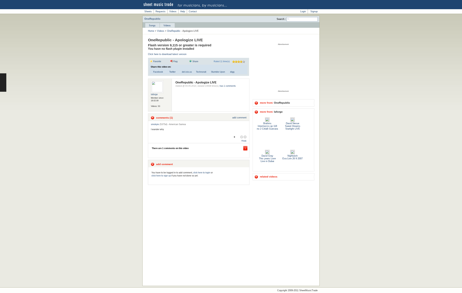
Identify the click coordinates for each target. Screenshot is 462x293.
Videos (172, 11)
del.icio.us (187, 72)
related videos (268, 176)
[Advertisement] (283, 67)
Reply (244, 141)
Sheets (148, 11)
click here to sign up (161, 175)
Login (303, 11)
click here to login (201, 172)
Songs (152, 25)
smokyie (155, 124)
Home (151, 31)
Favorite (157, 61)
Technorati (201, 72)
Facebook (158, 72)
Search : (282, 19)
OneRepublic (173, 31)
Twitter (172, 72)
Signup (314, 11)
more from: (275, 102)
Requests (160, 11)
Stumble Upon (218, 72)
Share (195, 61)
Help (182, 11)
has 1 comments (228, 86)
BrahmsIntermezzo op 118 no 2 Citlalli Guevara (267, 126)
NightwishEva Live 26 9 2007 (292, 157)
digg (232, 72)
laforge (154, 94)
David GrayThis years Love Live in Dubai (267, 158)
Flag (175, 61)
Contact (193, 11)
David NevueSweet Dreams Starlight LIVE (292, 126)
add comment (239, 117)
